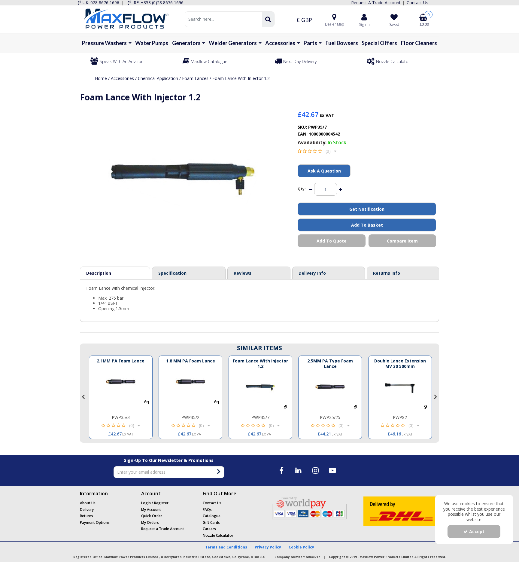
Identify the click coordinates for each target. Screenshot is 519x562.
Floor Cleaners (419, 43)
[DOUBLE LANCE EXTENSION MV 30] (400, 389)
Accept (476, 531)
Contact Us (212, 503)
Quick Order (151, 516)
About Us (88, 503)
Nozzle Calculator (218, 535)
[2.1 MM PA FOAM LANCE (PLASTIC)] (121, 383)
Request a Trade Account (162, 529)
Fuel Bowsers (342, 43)
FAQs (207, 509)
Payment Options (95, 522)
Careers (209, 529)
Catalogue (211, 516)
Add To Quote (332, 241)
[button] (317, 151)
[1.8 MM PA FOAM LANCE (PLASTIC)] (190, 383)
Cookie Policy (301, 547)
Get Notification (366, 209)
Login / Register (154, 503)
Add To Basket (367, 225)
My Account (151, 509)
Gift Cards (211, 522)
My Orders (150, 522)
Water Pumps (151, 43)
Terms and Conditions (226, 547)
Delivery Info (312, 273)
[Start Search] (268, 19)
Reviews (242, 273)
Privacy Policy (268, 547)
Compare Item (402, 241)
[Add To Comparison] (146, 402)
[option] (121, 397)
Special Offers (379, 43)
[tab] (258, 273)
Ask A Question (324, 171)
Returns (86, 516)
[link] (282, 470)
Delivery (87, 509)
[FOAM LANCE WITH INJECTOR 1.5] (260, 389)
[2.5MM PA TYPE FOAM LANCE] (330, 389)
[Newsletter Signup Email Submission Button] (219, 472)
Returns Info (386, 273)
